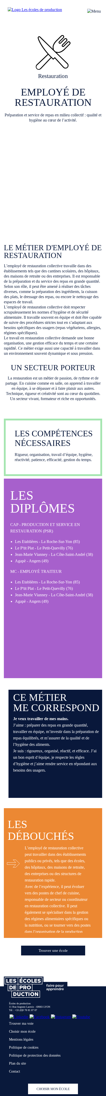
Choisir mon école (22, 1031)
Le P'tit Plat (24, 548)
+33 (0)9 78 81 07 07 (26, 1010)
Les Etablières (26, 541)
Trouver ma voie (21, 1023)
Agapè (20, 561)
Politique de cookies (23, 1047)
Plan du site (17, 1063)
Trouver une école (53, 950)
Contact (14, 1071)
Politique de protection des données (34, 1055)
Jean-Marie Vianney (31, 554)
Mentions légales (21, 1039)
